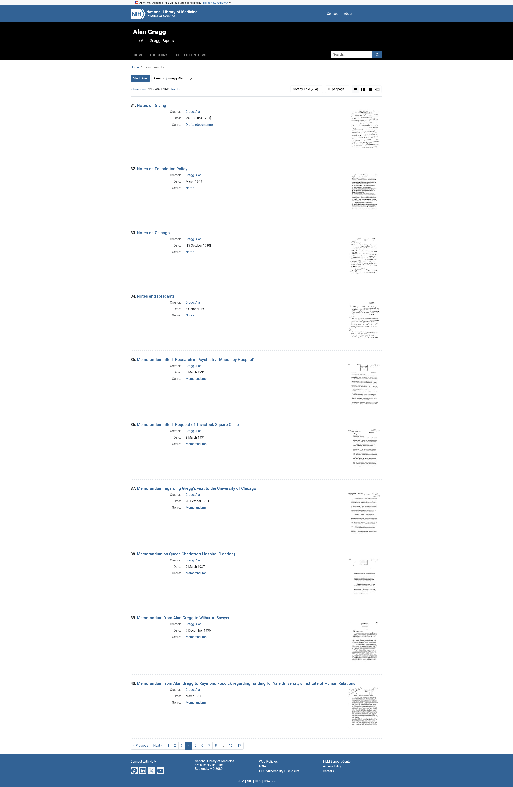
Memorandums (196, 379)
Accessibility (332, 766)
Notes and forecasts (156, 296)
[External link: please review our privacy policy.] (134, 770)
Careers (328, 771)
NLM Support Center (337, 761)
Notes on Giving (151, 105)
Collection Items (191, 55)
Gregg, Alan (193, 112)
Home (138, 55)
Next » (175, 89)
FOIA (262, 766)
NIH (249, 781)
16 (230, 745)
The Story (158, 55)
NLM (240, 781)
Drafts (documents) (199, 125)
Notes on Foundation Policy (162, 168)
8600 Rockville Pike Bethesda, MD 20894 (209, 767)
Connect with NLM (143, 761)
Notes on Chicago (153, 232)
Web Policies (268, 761)
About (348, 14)
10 (336, 89)
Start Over (140, 78)
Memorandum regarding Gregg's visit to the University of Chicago (196, 488)
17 (239, 745)
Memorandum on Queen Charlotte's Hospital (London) (186, 554)
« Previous (138, 89)
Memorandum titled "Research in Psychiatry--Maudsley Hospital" (195, 359)
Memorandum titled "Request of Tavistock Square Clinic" (188, 424)
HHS (258, 781)
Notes (190, 188)
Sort (305, 89)
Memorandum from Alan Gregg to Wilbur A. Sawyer (183, 617)
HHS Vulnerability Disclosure (279, 771)
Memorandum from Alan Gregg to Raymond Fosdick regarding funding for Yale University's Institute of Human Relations (246, 683)
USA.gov (270, 781)
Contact (332, 14)
